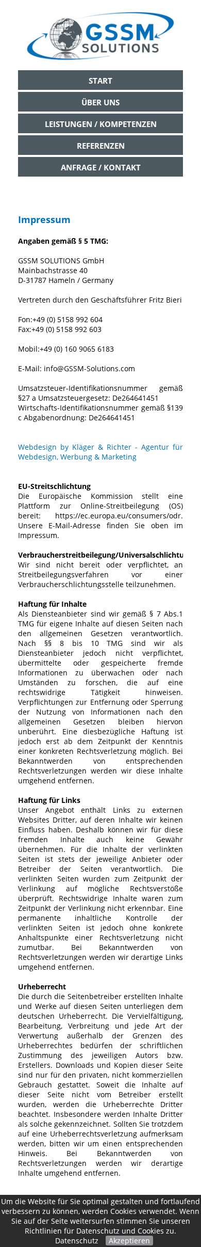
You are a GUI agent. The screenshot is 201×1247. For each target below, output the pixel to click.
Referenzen (101, 145)
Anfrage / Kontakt (101, 167)
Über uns (100, 102)
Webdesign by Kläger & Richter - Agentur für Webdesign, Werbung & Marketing (100, 452)
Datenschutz (76, 1240)
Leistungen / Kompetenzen (101, 124)
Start (100, 80)
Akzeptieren (129, 1240)
